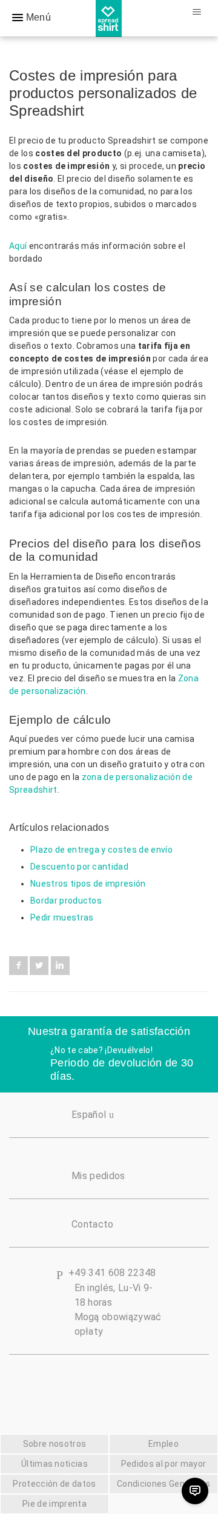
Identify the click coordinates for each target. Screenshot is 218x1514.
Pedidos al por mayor (163, 1464)
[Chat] (195, 1491)
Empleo (163, 1444)
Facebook (18, 965)
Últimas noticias (54, 1464)
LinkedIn (60, 965)
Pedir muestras (61, 917)
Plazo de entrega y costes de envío (101, 850)
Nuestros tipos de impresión (88, 883)
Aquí (18, 246)
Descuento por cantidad (79, 866)
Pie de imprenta (54, 1504)
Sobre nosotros (54, 1444)
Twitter (39, 965)
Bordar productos (66, 900)
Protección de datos (54, 1484)
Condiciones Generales (163, 1484)
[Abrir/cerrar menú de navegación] (196, 12)
